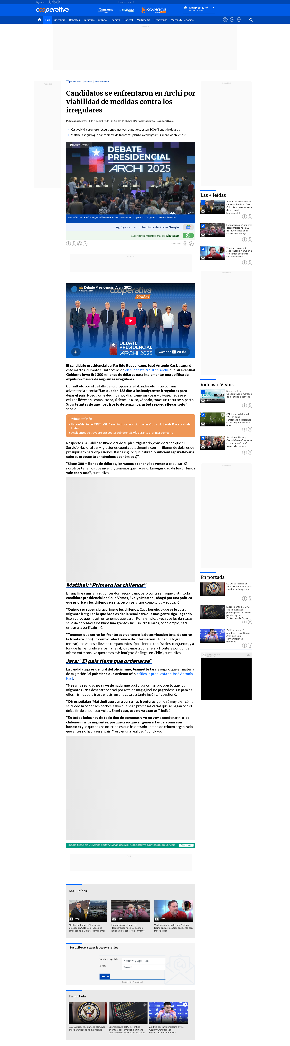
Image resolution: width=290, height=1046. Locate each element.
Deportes (74, 20)
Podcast (128, 20)
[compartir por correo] (185, 243)
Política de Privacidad (132, 982)
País (47, 20)
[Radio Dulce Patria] (105, 10)
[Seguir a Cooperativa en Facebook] (49, 2)
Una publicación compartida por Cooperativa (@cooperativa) (111, 538)
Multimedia (143, 20)
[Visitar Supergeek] (239, 22)
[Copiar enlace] (191, 243)
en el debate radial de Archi (146, 370)
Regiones (88, 20)
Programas (160, 20)
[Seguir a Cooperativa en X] (54, 2)
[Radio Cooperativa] (153, 10)
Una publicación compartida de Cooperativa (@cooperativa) (111, 796)
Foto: (71, 144)
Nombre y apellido (109, 959)
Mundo (102, 20)
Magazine (59, 20)
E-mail (103, 965)
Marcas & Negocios (182, 20)
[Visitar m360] (232, 22)
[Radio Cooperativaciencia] (127, 10)
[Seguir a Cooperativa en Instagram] (58, 2)
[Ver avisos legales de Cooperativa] (225, 22)
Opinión (115, 20)
